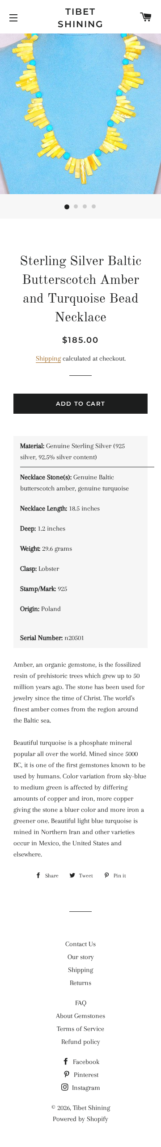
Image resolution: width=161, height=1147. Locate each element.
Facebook (85, 1062)
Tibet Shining (80, 17)
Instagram (85, 1088)
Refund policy (80, 1042)
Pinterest (85, 1075)
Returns (80, 983)
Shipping (48, 358)
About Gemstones (80, 1016)
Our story (81, 957)
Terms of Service (80, 1029)
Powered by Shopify (80, 1119)
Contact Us (80, 944)
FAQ (80, 1003)
